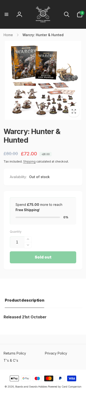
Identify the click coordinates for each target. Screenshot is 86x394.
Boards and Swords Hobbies (31, 386)
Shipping (29, 161)
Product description (24, 300)
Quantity (16, 231)
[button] (6, 14)
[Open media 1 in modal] (43, 80)
